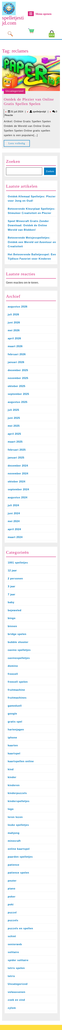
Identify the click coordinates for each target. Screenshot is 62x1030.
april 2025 (14, 433)
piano (11, 888)
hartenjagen (16, 729)
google (12, 713)
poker (12, 896)
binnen (12, 626)
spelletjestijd (39, 111)
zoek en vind (16, 999)
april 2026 (14, 338)
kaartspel (14, 753)
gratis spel (15, 721)
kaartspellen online (21, 761)
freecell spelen (18, 681)
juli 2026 (13, 314)
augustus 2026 (17, 306)
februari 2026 (17, 354)
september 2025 (18, 393)
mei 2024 (14, 521)
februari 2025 (17, 449)
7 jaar (11, 594)
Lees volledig (19, 144)
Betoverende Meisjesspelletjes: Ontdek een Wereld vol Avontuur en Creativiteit (32, 242)
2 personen (15, 578)
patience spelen (18, 872)
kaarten (13, 745)
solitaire (13, 952)
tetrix (11, 976)
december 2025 (18, 370)
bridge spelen (17, 634)
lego (11, 809)
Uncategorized (15, 91)
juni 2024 (14, 513)
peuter (12, 880)
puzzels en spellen (20, 928)
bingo (12, 618)
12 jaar (12, 570)
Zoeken (13, 161)
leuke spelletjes (18, 824)
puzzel (12, 912)
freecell (13, 673)
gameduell (15, 705)
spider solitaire (18, 960)
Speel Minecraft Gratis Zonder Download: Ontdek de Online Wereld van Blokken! (28, 225)
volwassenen (16, 991)
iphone (12, 737)
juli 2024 (13, 505)
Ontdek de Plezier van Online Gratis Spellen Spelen (29, 101)
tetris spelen (16, 968)
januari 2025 (16, 457)
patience (13, 864)
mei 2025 (14, 425)
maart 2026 (15, 346)
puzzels (13, 920)
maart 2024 (15, 537)
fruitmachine (16, 689)
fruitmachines (17, 697)
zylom (12, 1007)
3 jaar (11, 586)
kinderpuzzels (17, 793)
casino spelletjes (19, 649)
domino (13, 665)
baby (11, 602)
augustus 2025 (17, 402)
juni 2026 (14, 322)
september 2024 (18, 489)
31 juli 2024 (17, 111)
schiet (12, 936)
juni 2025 (14, 417)
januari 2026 (16, 362)
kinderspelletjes (18, 801)
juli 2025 (13, 409)
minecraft (14, 840)
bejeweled (14, 610)
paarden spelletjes (20, 856)
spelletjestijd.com (13, 20)
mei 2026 (14, 330)
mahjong (13, 832)
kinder (12, 777)
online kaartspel (19, 848)
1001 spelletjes (18, 562)
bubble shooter (18, 642)
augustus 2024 (17, 497)
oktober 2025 (16, 386)
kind (11, 769)
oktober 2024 (16, 481)
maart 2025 (15, 441)
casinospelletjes (19, 658)
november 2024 (18, 473)
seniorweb (15, 944)
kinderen (14, 785)
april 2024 (14, 529)
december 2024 (18, 465)
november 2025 (18, 378)
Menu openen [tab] (43, 14)
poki (11, 904)
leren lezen (15, 817)
